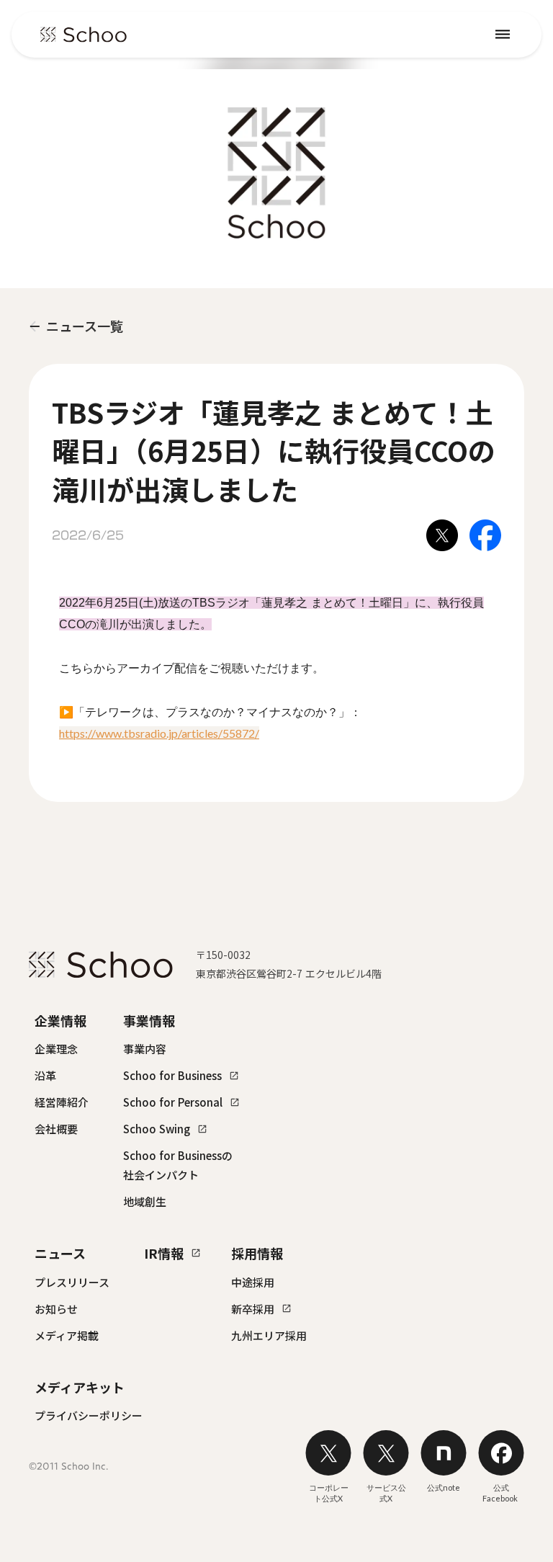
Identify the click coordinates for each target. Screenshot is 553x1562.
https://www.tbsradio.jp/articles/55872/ (159, 733)
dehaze (502, 34)
